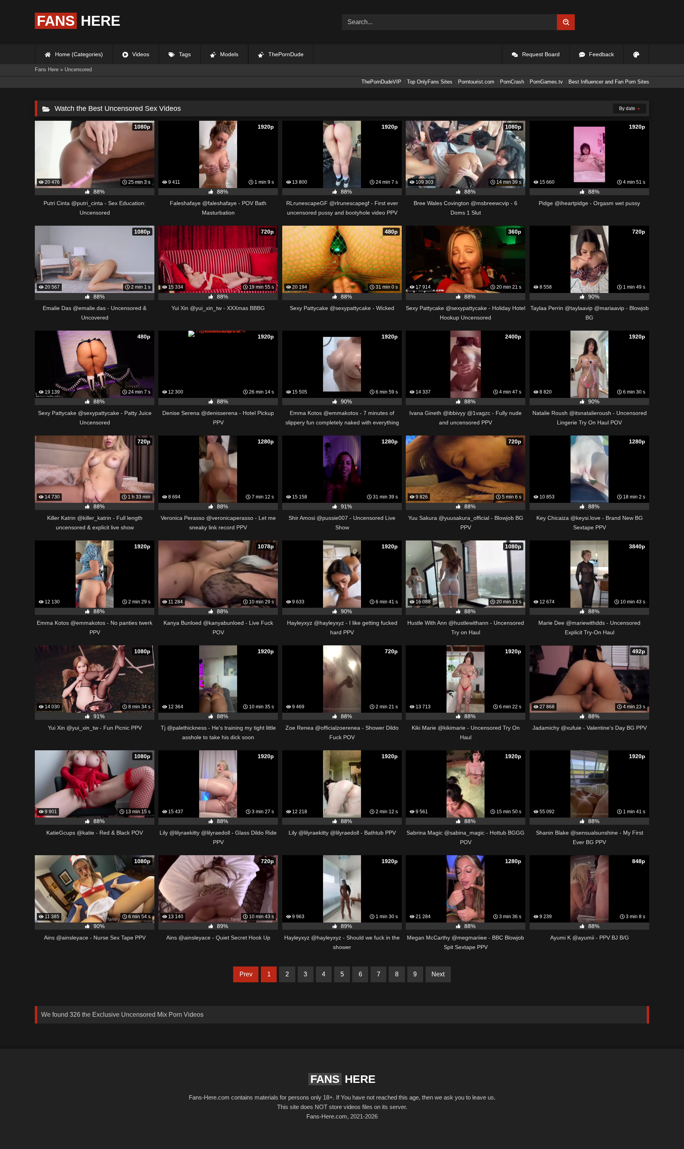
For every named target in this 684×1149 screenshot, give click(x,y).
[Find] (566, 22)
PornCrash (512, 82)
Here (78, 21)
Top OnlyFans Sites (429, 82)
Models (228, 54)
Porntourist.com (476, 82)
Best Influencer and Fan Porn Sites (608, 82)
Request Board (540, 54)
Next (438, 974)
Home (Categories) (78, 54)
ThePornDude (285, 54)
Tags (184, 54)
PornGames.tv (546, 82)
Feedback (600, 54)
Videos (140, 54)
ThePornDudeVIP (381, 82)
